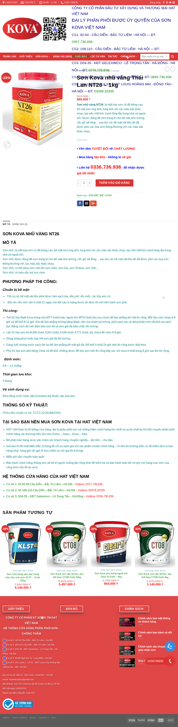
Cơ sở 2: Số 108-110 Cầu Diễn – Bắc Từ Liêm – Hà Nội (40, 490)
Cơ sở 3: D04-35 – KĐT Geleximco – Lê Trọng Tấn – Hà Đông (44, 496)
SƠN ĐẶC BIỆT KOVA (100, 195)
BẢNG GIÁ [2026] (62, 56)
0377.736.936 (94, 484)
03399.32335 (104, 91)
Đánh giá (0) (20, 224)
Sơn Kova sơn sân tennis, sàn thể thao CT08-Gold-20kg (66, 575)
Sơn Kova (41, 56)
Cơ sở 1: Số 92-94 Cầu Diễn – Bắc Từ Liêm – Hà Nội (39, 484)
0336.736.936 (98, 70)
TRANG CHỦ (9, 56)
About (6, 718)
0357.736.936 (82, 42)
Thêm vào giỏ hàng (114, 182)
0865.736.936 (161, 77)
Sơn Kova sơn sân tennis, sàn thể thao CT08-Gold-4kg (155, 575)
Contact (43, 718)
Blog (33, 718)
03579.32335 (82, 56)
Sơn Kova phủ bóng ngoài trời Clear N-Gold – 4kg (111, 575)
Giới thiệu (25, 56)
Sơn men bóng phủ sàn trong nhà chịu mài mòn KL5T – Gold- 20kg (23, 577)
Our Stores (20, 718)
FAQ (53, 718)
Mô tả (6, 224)
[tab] (6, 224)
